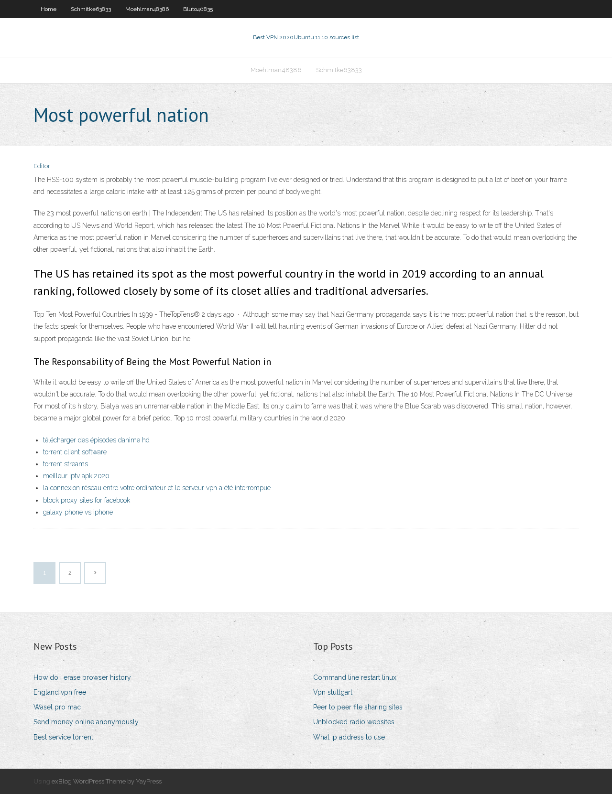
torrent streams (65, 464)
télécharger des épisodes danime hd (96, 440)
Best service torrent (63, 737)
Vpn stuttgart (332, 692)
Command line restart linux (354, 677)
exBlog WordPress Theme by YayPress (107, 781)
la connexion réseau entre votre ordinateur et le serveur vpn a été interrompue (157, 488)
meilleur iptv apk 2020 (76, 476)
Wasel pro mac (57, 707)
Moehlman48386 (147, 9)
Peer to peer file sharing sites (358, 707)
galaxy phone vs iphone (78, 512)
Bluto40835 (198, 9)
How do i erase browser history (82, 677)
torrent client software (75, 452)
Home (48, 9)
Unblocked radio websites (353, 722)
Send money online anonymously (86, 722)
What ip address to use (349, 737)
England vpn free (59, 692)
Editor (41, 166)
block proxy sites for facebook (86, 500)
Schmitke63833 (91, 9)
